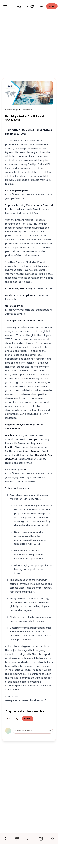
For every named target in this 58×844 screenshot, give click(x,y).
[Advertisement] (29, 45)
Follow (27, 718)
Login (40, 6)
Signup (51, 6)
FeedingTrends (20, 6)
